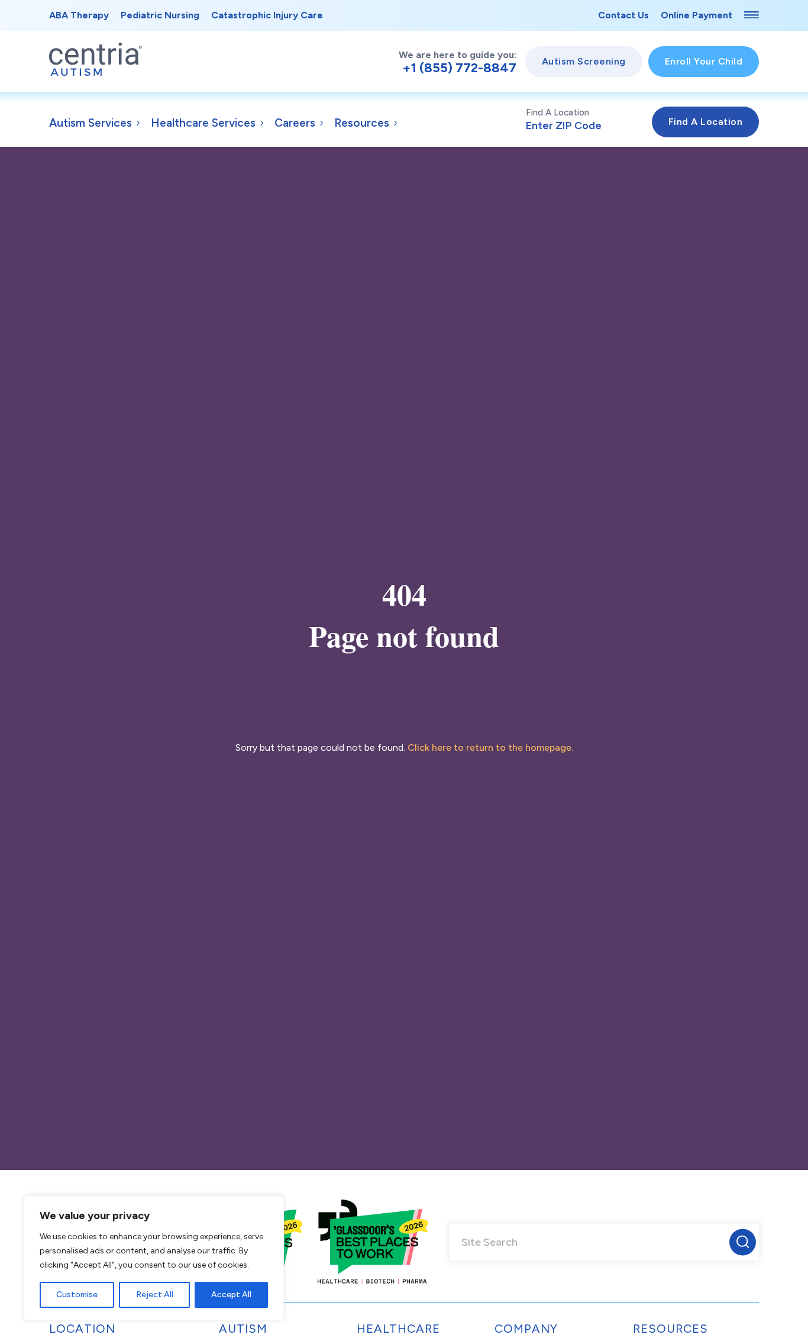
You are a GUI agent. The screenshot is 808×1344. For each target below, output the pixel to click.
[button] (742, 1242)
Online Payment (696, 15)
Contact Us (623, 15)
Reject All (154, 1295)
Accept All (231, 1295)
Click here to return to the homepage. (490, 747)
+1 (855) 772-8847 (459, 68)
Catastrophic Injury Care (267, 15)
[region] (154, 1258)
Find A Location (557, 112)
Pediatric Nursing (160, 15)
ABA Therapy (79, 15)
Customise (77, 1295)
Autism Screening (584, 61)
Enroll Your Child (704, 61)
